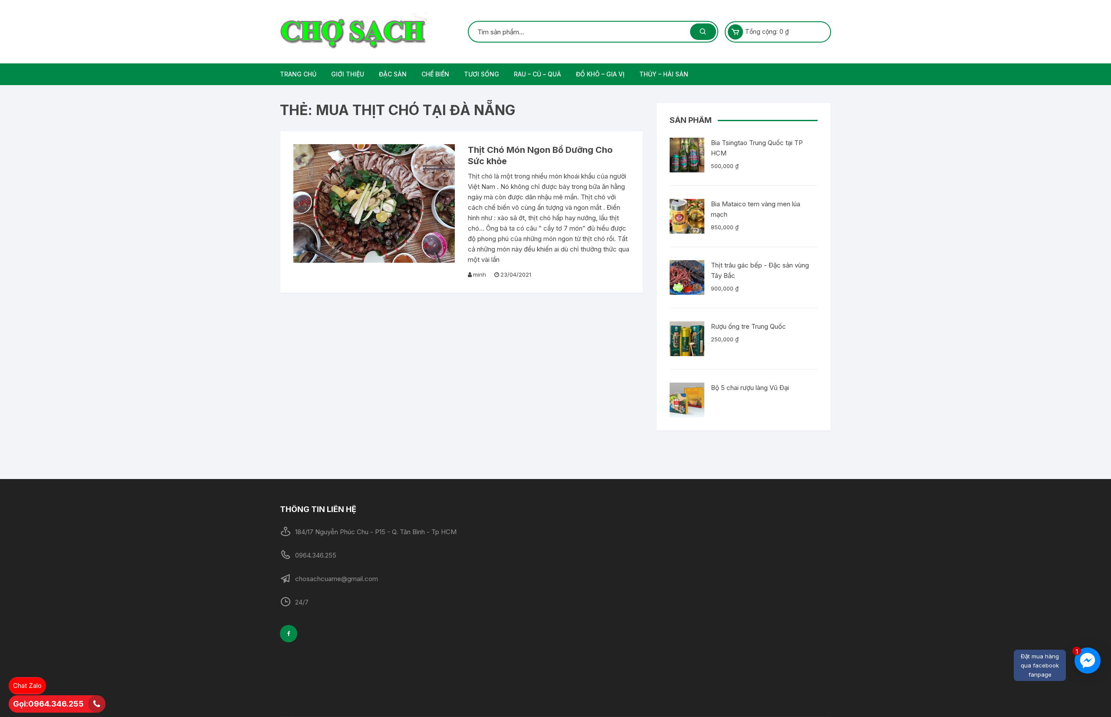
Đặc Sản (393, 74)
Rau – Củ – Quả (537, 74)
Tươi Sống (481, 74)
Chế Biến (435, 74)
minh (479, 274)
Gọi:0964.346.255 (48, 703)
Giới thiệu (347, 74)
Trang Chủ (298, 74)
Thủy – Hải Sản (663, 74)
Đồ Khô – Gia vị (600, 74)
